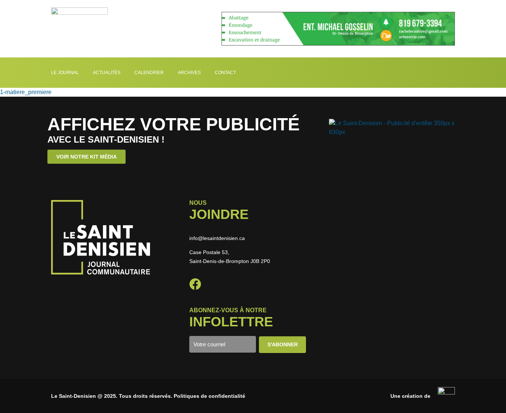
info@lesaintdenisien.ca (217, 238)
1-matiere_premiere (25, 92)
